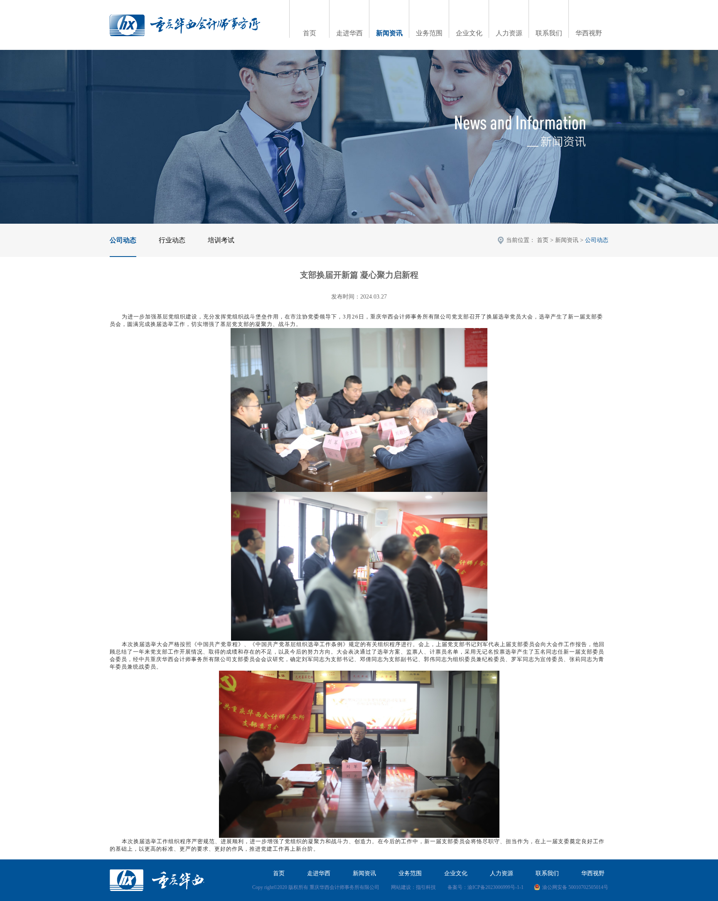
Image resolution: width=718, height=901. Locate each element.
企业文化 (469, 33)
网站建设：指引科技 (413, 887)
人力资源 (509, 33)
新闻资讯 (389, 33)
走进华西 (349, 33)
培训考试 (221, 240)
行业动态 (172, 240)
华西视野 (588, 33)
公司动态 (123, 240)
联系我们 (549, 33)
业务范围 (429, 33)
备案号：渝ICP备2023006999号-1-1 (486, 887)
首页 (309, 33)
